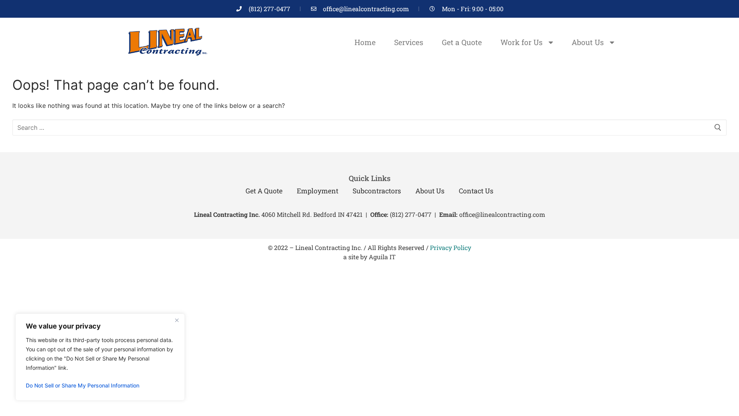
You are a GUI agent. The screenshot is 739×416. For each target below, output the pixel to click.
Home (365, 42)
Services (408, 42)
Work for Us (521, 42)
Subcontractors (377, 190)
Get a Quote (462, 42)
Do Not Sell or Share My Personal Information (82, 385)
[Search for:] (369, 127)
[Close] (176, 320)
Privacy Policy (450, 247)
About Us (588, 42)
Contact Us (476, 190)
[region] (100, 357)
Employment (317, 190)
